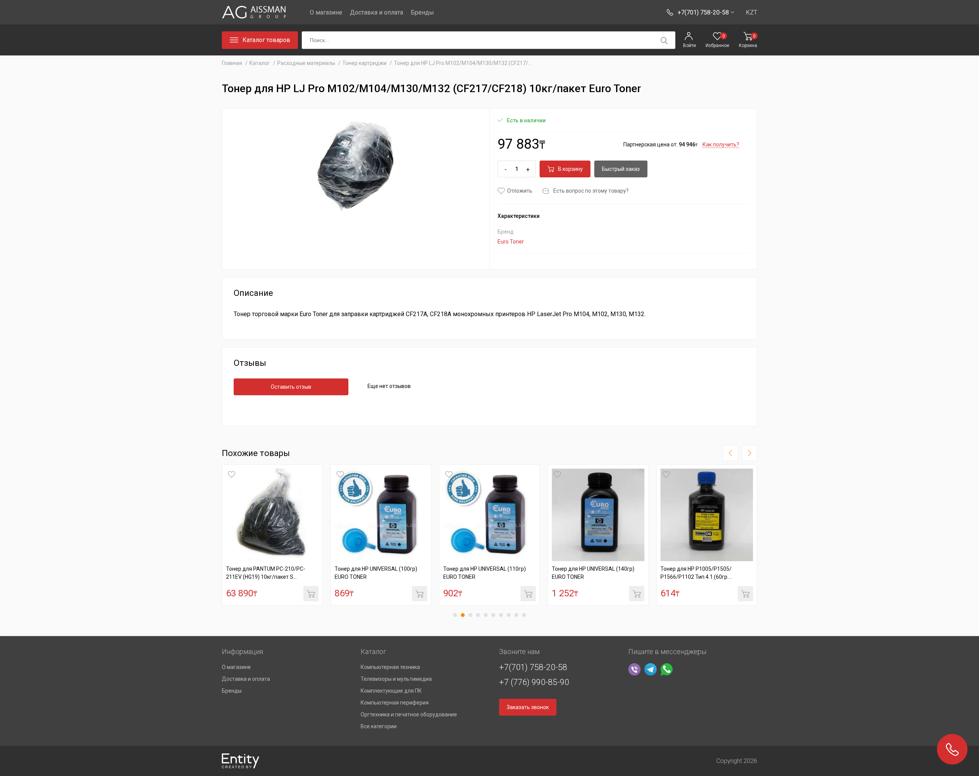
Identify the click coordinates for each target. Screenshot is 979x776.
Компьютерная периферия (395, 703)
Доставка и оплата (376, 12)
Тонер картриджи (364, 63)
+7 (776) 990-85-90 (534, 682)
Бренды (422, 12)
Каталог (259, 63)
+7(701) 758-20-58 (533, 667)
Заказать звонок (528, 707)
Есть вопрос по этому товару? (591, 191)
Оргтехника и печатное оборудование (409, 714)
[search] (664, 40)
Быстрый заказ (621, 169)
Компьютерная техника (390, 667)
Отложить (519, 191)
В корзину (570, 169)
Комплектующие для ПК (391, 691)
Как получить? (721, 144)
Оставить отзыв (291, 387)
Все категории (379, 726)
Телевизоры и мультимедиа (396, 679)
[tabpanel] (272, 535)
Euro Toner (511, 242)
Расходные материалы (306, 63)
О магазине (326, 12)
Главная (232, 63)
